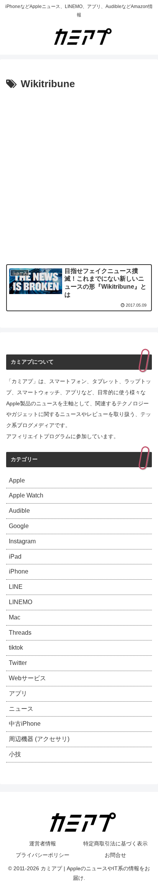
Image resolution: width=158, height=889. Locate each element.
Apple (17, 480)
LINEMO (20, 602)
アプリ (18, 693)
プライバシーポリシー (42, 855)
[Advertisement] (79, 175)
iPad (15, 556)
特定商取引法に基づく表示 (115, 843)
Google (19, 526)
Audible (19, 510)
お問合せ (115, 855)
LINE (16, 586)
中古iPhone (25, 723)
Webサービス (27, 678)
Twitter (18, 663)
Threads (20, 632)
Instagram (22, 541)
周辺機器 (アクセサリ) (39, 739)
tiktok (16, 647)
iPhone (18, 571)
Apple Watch (26, 495)
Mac (14, 617)
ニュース (21, 708)
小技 (15, 754)
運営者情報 (42, 843)
